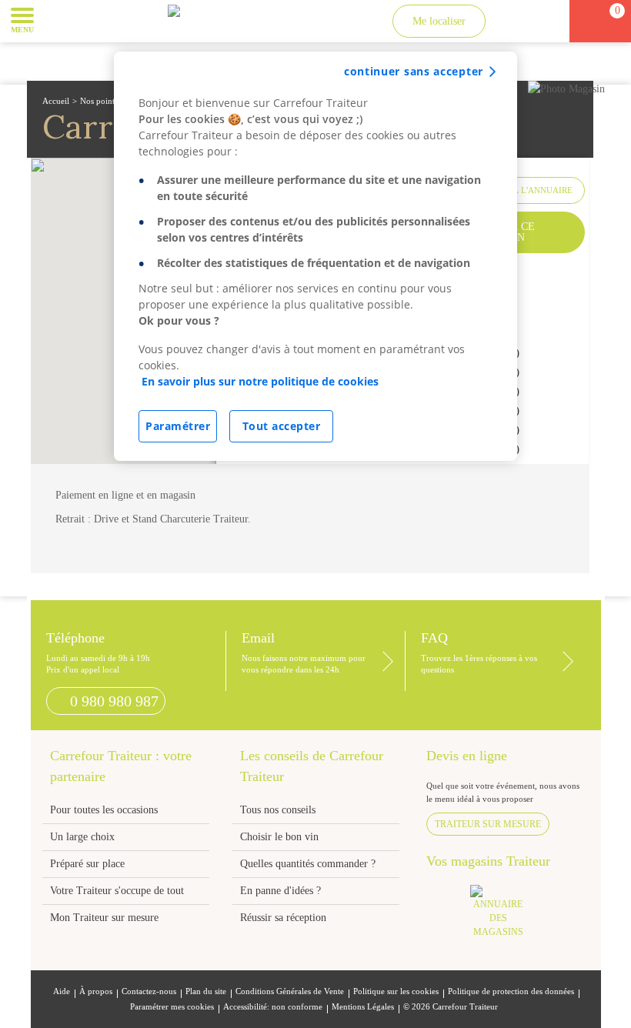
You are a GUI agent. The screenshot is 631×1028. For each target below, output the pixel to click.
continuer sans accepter (413, 71)
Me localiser (439, 21)
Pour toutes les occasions (104, 810)
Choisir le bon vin (279, 837)
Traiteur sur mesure (488, 824)
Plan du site (205, 991)
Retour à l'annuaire (524, 190)
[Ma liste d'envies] (542, 21)
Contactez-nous (149, 991)
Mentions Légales (363, 1007)
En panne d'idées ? (280, 890)
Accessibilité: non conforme (272, 1007)
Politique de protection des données (511, 991)
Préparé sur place (87, 863)
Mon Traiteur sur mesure (104, 917)
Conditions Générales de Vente (289, 991)
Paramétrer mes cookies (172, 1007)
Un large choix (82, 837)
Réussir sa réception (283, 917)
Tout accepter (281, 426)
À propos (95, 991)
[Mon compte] (513, 21)
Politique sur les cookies (396, 991)
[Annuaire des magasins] (506, 916)
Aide (61, 991)
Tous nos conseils (279, 810)
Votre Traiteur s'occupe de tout (117, 890)
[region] (315, 256)
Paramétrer (177, 426)
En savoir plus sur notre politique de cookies (260, 381)
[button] (57, 20)
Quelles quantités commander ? (308, 863)
